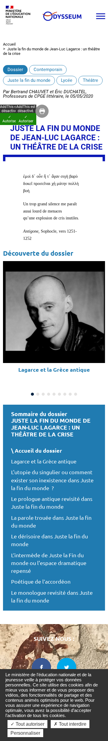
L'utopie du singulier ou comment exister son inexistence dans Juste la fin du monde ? (52, 480)
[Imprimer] (42, 111)
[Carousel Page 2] (37, 394)
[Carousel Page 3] (43, 394)
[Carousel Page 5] (54, 394)
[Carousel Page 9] (75, 394)
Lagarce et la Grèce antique (43, 461)
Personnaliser (25, 733)
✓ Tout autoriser (27, 724)
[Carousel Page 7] (64, 394)
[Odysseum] (61, 16)
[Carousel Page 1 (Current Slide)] (32, 394)
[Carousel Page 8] (70, 394)
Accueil (9, 44)
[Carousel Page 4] (48, 394)
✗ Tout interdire (70, 724)
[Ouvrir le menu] (100, 16)
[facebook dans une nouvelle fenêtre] (41, 667)
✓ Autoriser (26, 119)
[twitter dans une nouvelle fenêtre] (66, 667)
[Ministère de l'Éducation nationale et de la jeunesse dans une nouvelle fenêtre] (19, 16)
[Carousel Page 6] (59, 394)
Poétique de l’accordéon (40, 582)
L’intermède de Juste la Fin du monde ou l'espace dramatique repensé (48, 563)
